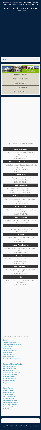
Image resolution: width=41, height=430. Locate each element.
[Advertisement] (20, 34)
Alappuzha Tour (27, 2)
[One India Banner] (20, 68)
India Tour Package (17, 2)
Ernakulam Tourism (33, 4)
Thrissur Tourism (22, 4)
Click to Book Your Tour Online (20, 8)
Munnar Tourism (13, 4)
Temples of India (7, 2)
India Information (33, 426)
